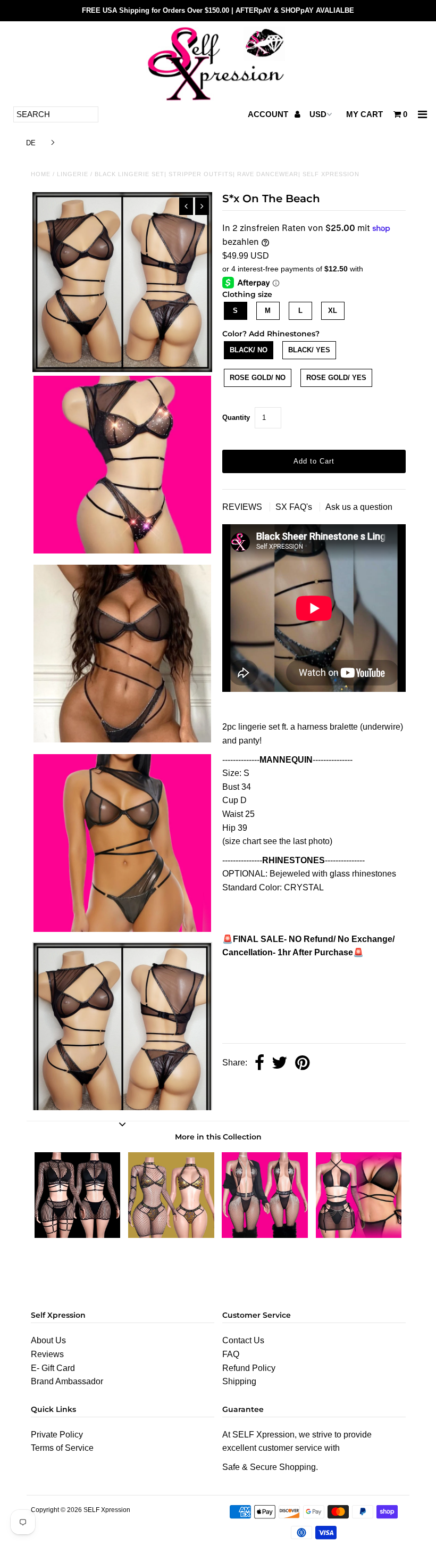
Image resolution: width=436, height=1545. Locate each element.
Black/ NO (248, 350)
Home (41, 174)
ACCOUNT (269, 114)
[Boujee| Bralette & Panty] (171, 1235)
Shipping (239, 1381)
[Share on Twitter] (280, 1063)
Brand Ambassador (67, 1381)
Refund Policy (248, 1368)
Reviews (47, 1354)
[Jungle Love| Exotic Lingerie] (359, 1235)
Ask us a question (358, 506)
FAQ (230, 1354)
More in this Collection (218, 1137)
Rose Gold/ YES (336, 378)
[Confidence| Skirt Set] (78, 1235)
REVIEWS (243, 506)
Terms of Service (62, 1447)
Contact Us (243, 1340)
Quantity (236, 418)
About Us (48, 1340)
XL (332, 311)
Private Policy (57, 1434)
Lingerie (72, 174)
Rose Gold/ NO (258, 378)
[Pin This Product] (302, 1063)
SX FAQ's (294, 506)
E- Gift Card (53, 1368)
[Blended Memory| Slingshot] (265, 1235)
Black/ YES (309, 350)
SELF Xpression (106, 1510)
